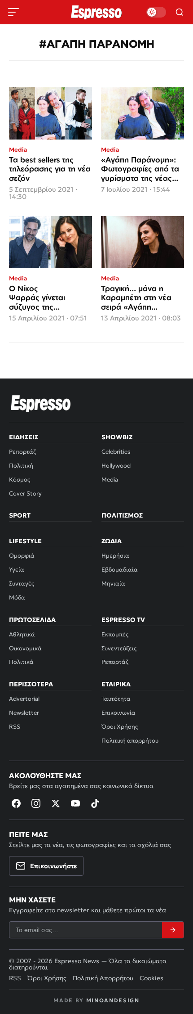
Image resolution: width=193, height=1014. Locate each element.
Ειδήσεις (23, 437)
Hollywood (116, 465)
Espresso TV (123, 620)
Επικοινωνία (118, 713)
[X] (55, 803)
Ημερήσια (115, 555)
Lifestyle (25, 541)
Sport (20, 515)
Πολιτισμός (122, 515)
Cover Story (25, 493)
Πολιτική (21, 465)
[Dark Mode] (156, 12)
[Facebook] (16, 803)
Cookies (151, 978)
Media (109, 479)
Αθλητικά (22, 634)
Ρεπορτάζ (22, 451)
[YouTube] (75, 803)
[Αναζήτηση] (179, 12)
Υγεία (16, 569)
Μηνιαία (113, 583)
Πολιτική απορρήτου (129, 740)
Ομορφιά (22, 555)
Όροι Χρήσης (119, 726)
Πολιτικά (21, 662)
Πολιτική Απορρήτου (103, 978)
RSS (14, 726)
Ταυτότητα (116, 699)
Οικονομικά (25, 648)
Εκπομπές (114, 634)
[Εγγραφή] (173, 930)
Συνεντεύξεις (118, 648)
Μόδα (17, 597)
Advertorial (24, 699)
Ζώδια (111, 541)
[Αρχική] (41, 403)
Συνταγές (21, 583)
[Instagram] (36, 803)
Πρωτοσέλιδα (32, 620)
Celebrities (115, 451)
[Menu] (13, 12)
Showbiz (116, 437)
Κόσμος (19, 479)
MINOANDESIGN (113, 1000)
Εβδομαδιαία (119, 569)
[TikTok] (95, 803)
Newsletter (24, 713)
